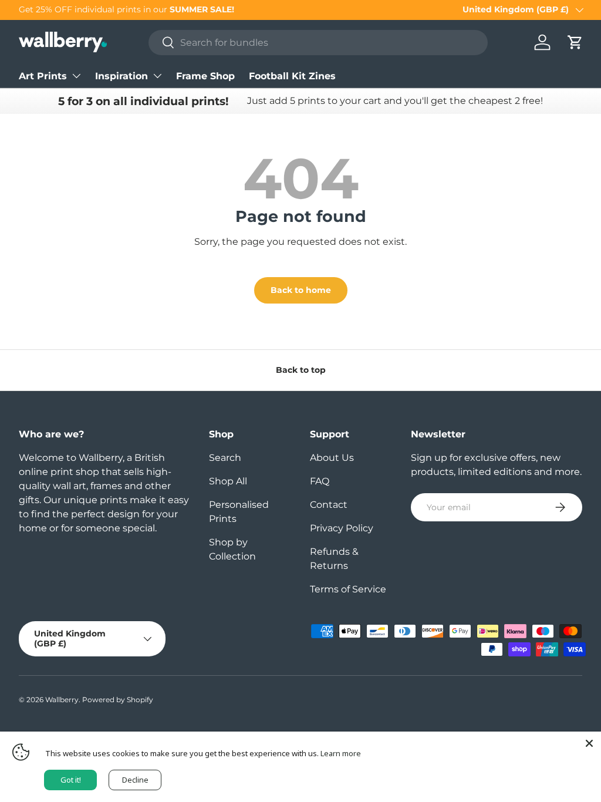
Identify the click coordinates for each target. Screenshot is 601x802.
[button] (575, 42)
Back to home (301, 290)
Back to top (301, 370)
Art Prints (43, 76)
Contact (328, 504)
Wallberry (62, 699)
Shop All (228, 481)
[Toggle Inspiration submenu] (157, 76)
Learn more (340, 753)
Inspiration (121, 76)
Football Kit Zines (292, 76)
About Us (332, 457)
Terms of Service (348, 589)
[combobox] (318, 42)
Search (225, 457)
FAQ (319, 481)
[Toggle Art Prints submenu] (76, 76)
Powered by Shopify (117, 699)
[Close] (589, 743)
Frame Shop (205, 76)
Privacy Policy (341, 528)
